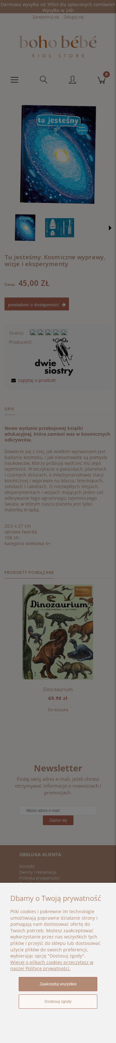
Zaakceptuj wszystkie (58, 984)
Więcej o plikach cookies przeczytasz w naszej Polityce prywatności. (51, 965)
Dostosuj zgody (58, 1001)
